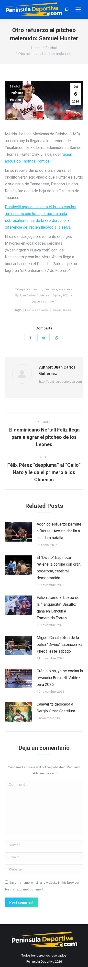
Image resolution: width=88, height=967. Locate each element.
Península (16, 93)
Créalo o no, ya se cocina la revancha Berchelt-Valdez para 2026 (60, 678)
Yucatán (15, 99)
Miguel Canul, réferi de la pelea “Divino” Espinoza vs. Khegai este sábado (60, 644)
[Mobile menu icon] (78, 9)
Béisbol (15, 86)
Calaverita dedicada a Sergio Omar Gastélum (56, 707)
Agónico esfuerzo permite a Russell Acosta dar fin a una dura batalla (59, 531)
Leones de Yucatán (37, 310)
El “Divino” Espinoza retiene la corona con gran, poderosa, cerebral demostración (59, 567)
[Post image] (18, 532)
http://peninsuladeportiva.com (60, 381)
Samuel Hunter (62, 310)
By (32, 295)
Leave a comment (44, 301)
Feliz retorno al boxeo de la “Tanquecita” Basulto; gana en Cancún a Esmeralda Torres (58, 607)
